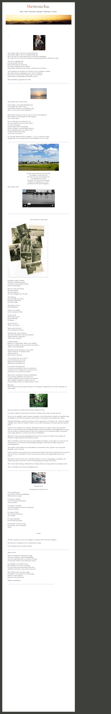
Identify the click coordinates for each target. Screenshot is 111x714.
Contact (54, 11)
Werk (26, 11)
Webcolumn (47, 11)
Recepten (39, 11)
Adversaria (32, 11)
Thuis (21, 11)
